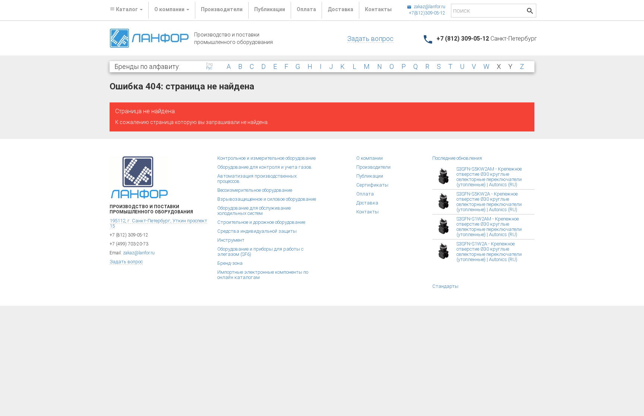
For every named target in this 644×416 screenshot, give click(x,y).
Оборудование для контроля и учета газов (264, 167)
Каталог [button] (127, 9)
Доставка (340, 9)
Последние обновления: (457, 158)
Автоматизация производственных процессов (257, 178)
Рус (209, 68)
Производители (222, 9)
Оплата (306, 9)
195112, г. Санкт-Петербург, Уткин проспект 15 (158, 223)
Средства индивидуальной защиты (257, 231)
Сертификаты (372, 185)
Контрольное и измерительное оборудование (266, 158)
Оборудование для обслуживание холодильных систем (254, 210)
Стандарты (445, 286)
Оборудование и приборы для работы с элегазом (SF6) (260, 251)
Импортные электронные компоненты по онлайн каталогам (262, 274)
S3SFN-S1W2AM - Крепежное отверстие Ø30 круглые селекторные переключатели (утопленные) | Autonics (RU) (489, 226)
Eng (209, 64)
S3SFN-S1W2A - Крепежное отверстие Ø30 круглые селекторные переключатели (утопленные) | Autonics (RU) (489, 251)
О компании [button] (170, 9)
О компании (369, 158)
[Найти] (530, 12)
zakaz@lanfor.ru (429, 6)
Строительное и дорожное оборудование (261, 222)
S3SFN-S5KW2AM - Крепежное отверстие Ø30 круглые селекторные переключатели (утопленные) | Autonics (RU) (489, 176)
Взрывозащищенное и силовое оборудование (266, 199)
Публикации (269, 9)
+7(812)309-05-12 (427, 13)
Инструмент (230, 240)
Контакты (378, 9)
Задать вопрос (370, 38)
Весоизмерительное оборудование (254, 190)
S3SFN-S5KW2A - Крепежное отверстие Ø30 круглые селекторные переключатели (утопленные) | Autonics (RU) (489, 201)
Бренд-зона (230, 263)
